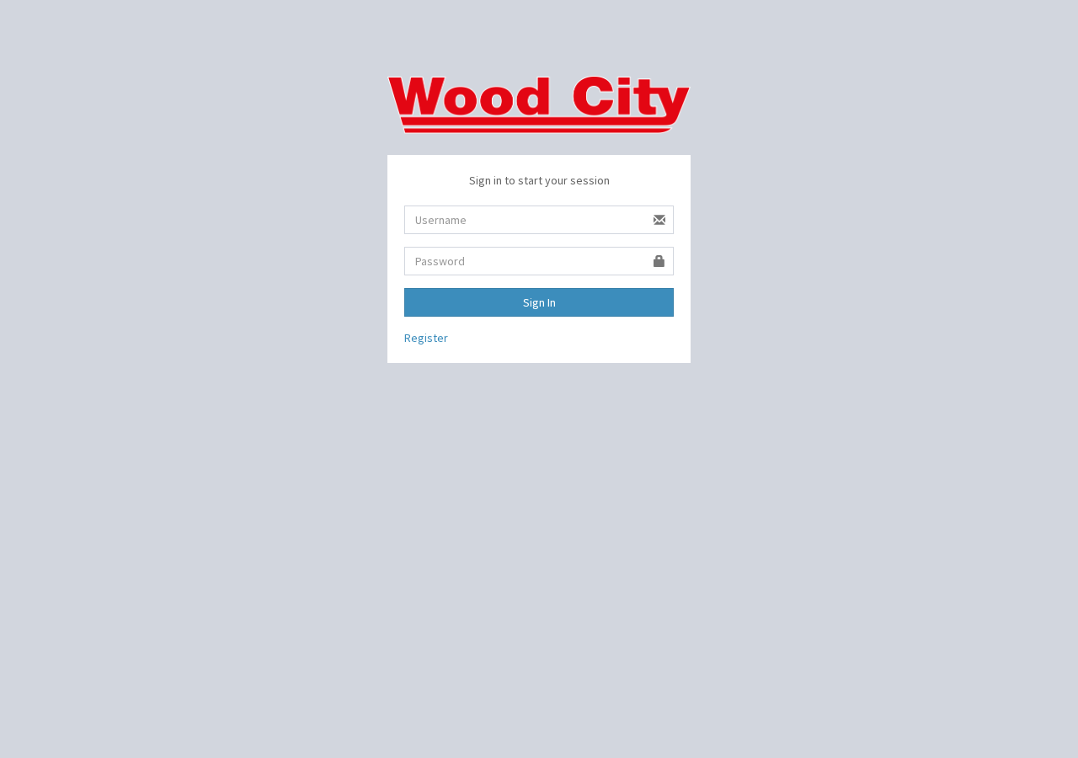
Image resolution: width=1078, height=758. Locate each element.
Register (426, 337)
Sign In (539, 302)
